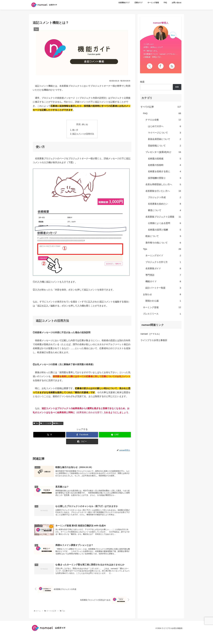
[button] (82, 441)
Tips (37, 423)
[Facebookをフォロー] (161, 66)
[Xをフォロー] (149, 66)
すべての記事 (46, 423)
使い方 (75, 130)
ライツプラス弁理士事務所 (154, 340)
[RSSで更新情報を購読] (172, 66)
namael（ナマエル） (151, 334)
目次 (78, 124)
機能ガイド (59, 423)
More (173, 35)
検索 (142, 82)
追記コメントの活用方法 (83, 134)
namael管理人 (161, 23)
